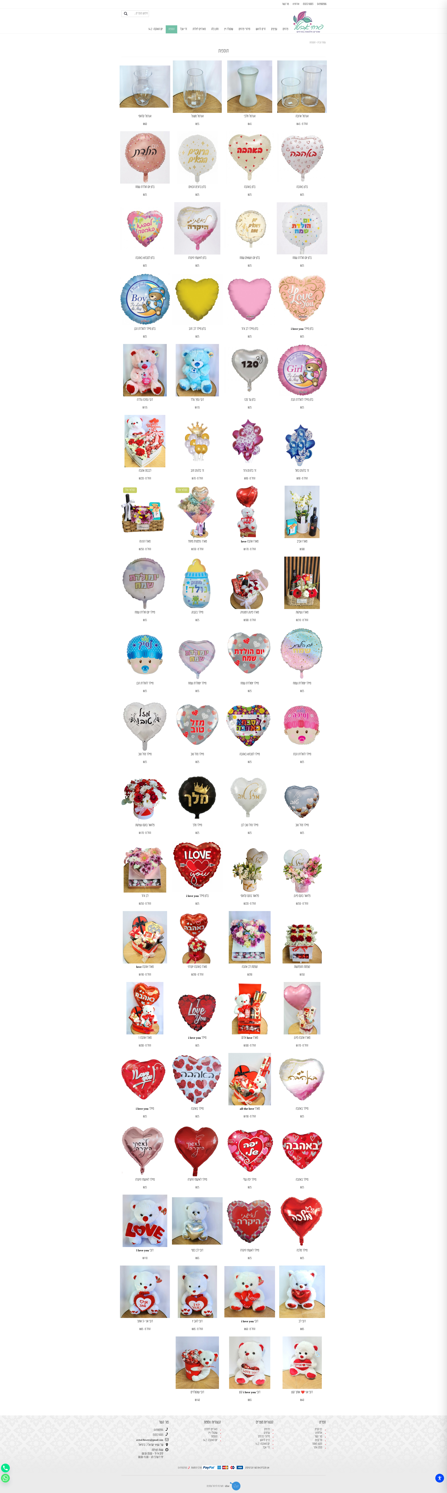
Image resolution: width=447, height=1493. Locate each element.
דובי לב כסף (197, 1250)
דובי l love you (144, 1250)
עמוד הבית (321, 42)
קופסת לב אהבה (250, 967)
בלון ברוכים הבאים (197, 187)
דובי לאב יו (197, 1321)
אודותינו (318, 1433)
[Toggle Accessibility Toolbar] (439, 1478)
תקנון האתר (317, 1444)
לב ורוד (144, 896)
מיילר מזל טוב (197, 754)
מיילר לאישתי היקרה (197, 1179)
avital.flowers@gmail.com (149, 1440)
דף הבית (318, 1429)
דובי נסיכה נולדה (145, 399)
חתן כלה (215, 29)
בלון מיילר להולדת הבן (145, 329)
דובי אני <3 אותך (145, 1321)
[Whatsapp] (5, 1478)
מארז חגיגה (145, 541)
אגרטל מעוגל (197, 116)
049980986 (158, 1430)
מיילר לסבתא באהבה (250, 754)
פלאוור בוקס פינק (302, 896)
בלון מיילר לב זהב (197, 329)
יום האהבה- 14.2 (155, 29)
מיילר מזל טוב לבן (249, 825)
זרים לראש (261, 29)
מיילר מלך (197, 825)
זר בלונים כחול (302, 470)
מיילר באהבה (302, 1108)
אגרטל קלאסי (144, 116)
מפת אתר (317, 1447)
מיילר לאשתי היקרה (249, 1250)
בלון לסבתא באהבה (145, 258)
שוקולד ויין (228, 29)
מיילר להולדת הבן (145, 683)
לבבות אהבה (145, 470)
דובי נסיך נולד (197, 399)
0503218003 (158, 1434)
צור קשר (318, 1436)
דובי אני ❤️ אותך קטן (302, 1392)
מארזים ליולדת (199, 29)
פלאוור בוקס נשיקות (145, 825)
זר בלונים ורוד (249, 470)
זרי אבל (183, 29)
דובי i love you (249, 1321)
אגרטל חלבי (249, 116)
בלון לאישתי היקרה (197, 258)
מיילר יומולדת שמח (302, 683)
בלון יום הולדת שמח (145, 187)
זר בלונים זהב (197, 470)
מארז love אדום (249, 1037)
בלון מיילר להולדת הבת (302, 399)
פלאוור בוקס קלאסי (250, 896)
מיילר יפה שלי (249, 1179)
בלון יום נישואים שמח (250, 258)
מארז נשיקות (302, 612)
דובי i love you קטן (249, 1392)
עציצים (274, 29)
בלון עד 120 (249, 399)
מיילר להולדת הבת (302, 754)
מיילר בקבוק (197, 612)
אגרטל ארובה (302, 116)
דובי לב (302, 1321)
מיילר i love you (197, 1037)
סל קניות (318, 1440)
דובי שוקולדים (197, 1392)
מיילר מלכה (302, 1250)
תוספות (171, 29)
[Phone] (5, 1468)
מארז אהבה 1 (145, 1037)
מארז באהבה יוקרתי (197, 967)
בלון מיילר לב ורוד (249, 329)
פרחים (285, 29)
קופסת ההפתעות (302, 967)
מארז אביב (302, 541)
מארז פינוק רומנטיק (249, 612)
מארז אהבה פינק (302, 1037)
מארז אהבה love (249, 541)
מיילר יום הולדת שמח (145, 612)
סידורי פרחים (244, 29)
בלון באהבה (302, 187)
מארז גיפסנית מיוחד (197, 541)
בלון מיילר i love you (302, 329)
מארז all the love (250, 1108)
